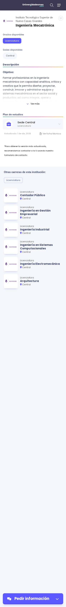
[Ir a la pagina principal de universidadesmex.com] (33, 5)
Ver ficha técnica (52, 133)
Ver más (35, 103)
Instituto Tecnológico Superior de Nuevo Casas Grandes (34, 19)
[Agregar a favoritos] (60, 18)
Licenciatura (12, 40)
